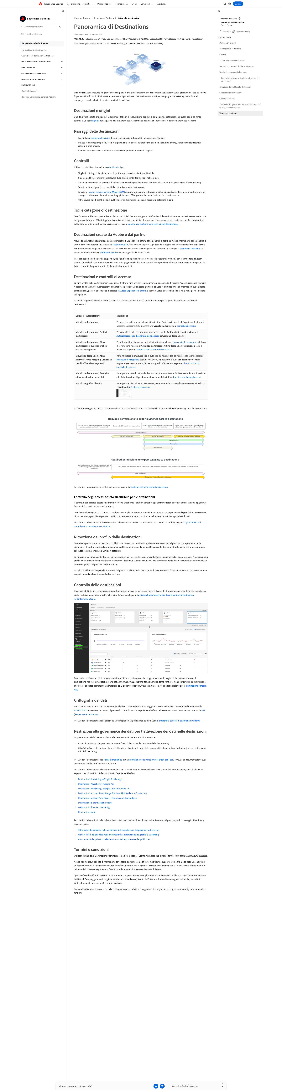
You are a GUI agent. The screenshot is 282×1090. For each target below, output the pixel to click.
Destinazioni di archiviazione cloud (94, 802)
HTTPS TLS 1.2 (81, 710)
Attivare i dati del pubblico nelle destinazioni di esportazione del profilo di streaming (118, 834)
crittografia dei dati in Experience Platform (179, 720)
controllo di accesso (186, 325)
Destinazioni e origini (227, 43)
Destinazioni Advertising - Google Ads (96, 783)
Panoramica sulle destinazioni (35, 43)
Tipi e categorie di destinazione (34, 50)
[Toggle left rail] (62, 11)
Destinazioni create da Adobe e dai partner (236, 66)
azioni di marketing (113, 759)
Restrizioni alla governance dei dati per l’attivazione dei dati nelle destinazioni (240, 106)
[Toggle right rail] (219, 11)
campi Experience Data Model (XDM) (107, 191)
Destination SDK (120, 244)
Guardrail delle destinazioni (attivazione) (37, 55)
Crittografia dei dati (227, 98)
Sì (224, 25)
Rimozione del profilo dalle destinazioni (235, 87)
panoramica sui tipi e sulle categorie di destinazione (153, 223)
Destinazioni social (87, 812)
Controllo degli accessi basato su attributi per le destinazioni (240, 79)
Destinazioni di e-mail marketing (94, 807)
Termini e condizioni (228, 113)
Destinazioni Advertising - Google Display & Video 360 (104, 788)
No (231, 25)
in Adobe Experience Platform (132, 290)
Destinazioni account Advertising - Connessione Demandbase (107, 797)
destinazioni (115, 167)
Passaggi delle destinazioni (230, 48)
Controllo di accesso (140, 387)
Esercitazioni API (28, 67)
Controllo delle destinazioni (230, 92)
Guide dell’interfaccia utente (33, 73)
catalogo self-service (100, 137)
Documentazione (82, 17)
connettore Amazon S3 (191, 248)
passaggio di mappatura (185, 341)
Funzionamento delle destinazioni (36, 62)
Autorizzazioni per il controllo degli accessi (137, 335)
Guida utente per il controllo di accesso (149, 486)
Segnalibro (226, 31)
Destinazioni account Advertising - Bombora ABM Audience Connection (112, 793)
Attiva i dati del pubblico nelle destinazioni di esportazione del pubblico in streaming (118, 829)
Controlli (222, 54)
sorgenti (95, 120)
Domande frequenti (29, 91)
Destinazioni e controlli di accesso (232, 72)
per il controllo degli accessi (187, 377)
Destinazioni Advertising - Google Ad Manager (100, 779)
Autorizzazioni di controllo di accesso (154, 349)
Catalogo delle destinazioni (33, 79)
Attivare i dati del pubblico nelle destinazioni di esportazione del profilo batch (115, 839)
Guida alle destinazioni (129, 17)
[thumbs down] (162, 1086)
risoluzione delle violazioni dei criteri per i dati (151, 759)
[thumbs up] (155, 1086)
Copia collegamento (243, 31)
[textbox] (41, 26)
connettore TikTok (108, 252)
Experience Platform (104, 17)
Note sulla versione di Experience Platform (38, 97)
